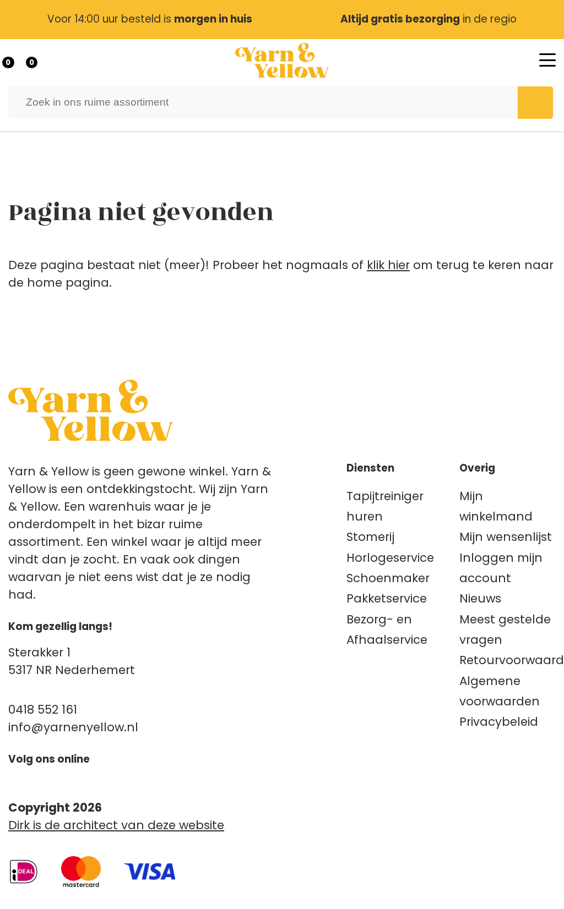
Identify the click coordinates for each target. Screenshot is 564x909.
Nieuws (480, 598)
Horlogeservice (390, 558)
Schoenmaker (388, 578)
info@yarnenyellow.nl (73, 727)
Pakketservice (386, 598)
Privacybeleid (498, 722)
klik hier (388, 265)
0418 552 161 (42, 710)
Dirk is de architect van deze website (116, 825)
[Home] (282, 60)
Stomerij (370, 537)
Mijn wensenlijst (505, 537)
